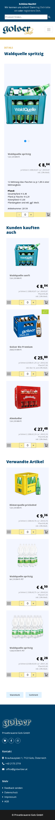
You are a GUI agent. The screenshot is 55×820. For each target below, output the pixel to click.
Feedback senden (13, 787)
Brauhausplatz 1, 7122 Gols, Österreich (25, 758)
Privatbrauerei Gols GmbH (28, 814)
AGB (6, 801)
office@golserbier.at (16, 769)
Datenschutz (11, 792)
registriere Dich (32, 10)
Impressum (10, 796)
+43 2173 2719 (13, 763)
